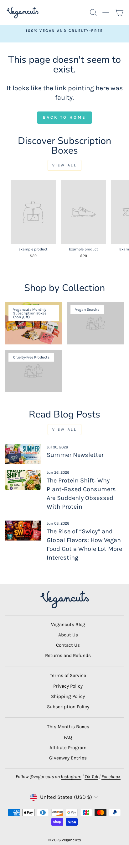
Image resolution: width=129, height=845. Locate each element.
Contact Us (68, 645)
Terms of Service (68, 675)
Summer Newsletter (75, 454)
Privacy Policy (68, 686)
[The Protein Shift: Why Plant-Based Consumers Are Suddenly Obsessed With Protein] (23, 480)
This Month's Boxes (68, 726)
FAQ (68, 737)
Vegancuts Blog (68, 624)
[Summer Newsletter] (23, 454)
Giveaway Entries (68, 758)
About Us (68, 635)
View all (64, 165)
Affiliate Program (67, 747)
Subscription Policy (68, 706)
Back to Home (64, 117)
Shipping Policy (68, 696)
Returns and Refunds (68, 655)
